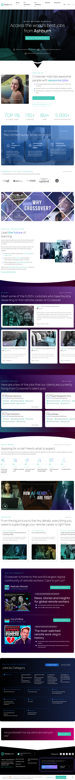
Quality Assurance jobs (25, 682)
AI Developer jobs (37, 679)
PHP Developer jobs (64, 674)
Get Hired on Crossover (42, 98)
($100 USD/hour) (19, 398)
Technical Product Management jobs (59, 701)
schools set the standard (22, 262)
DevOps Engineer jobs (51, 677)
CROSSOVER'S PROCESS (62, 444)
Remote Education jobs (32, 712)
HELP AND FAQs (7, 767)
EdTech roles (7, 255)
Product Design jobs (25, 680)
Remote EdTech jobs (32, 714)
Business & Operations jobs (9, 703)
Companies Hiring (20, 761)
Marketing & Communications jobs (10, 715)
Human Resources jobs (8, 701)
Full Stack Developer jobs (52, 680)
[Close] (72, 777)
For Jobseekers (27, 3)
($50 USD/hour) (62, 416)
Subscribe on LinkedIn (59, 587)
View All (68, 517)
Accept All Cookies (60, 777)
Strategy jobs (6, 704)
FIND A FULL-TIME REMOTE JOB (36, 38)
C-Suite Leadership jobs (32, 691)
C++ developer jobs (51, 674)
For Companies (37, 3)
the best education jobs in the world (18, 267)
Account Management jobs (9, 712)
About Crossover (20, 759)
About (17, 2)
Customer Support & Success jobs (58, 691)
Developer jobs (50, 676)
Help (64, 4)
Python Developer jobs (65, 676)
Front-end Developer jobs (52, 679)
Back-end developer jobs (39, 682)
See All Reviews (65, 292)
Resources (57, 2)
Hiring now (67, 171)
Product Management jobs (57, 703)
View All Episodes (60, 620)
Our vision (64, 131)
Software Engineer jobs (38, 677)
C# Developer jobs (38, 683)
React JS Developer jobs (65, 677)
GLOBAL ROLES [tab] (52, 665)
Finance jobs (30, 701)
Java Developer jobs (51, 682)
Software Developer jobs (65, 682)
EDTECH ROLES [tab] (66, 665)
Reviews (47, 2)
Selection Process (32, 763)
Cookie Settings (50, 777)
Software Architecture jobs (9, 691)
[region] (37, 777)
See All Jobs (66, 381)
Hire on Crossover (40, 104)
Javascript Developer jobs (52, 683)
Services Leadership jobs (57, 693)
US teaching (18, 258)
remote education (27, 253)
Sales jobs (6, 714)
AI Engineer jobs (37, 680)
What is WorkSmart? (20, 766)
